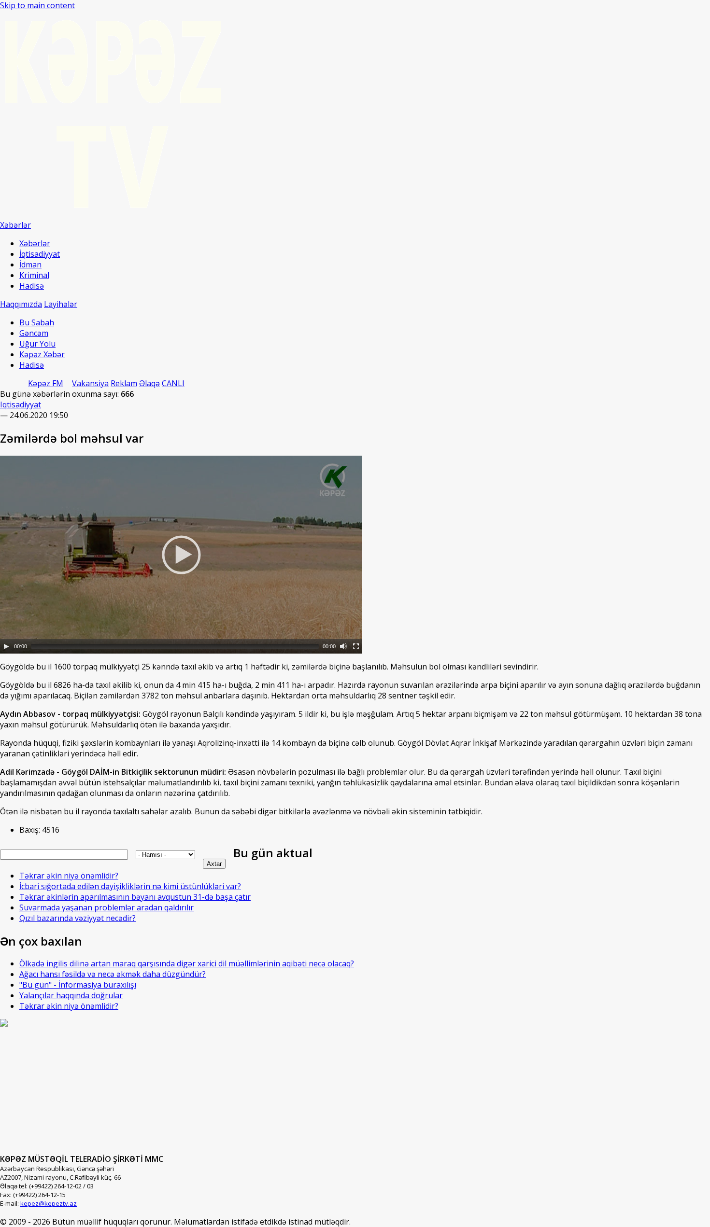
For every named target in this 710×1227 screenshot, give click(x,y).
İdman (30, 264)
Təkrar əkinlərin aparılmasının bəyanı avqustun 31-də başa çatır (135, 897)
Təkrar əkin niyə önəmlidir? (68, 875)
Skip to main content (37, 5)
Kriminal (34, 275)
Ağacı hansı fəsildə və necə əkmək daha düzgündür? (112, 974)
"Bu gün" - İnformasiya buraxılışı (77, 984)
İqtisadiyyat (39, 254)
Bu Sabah (36, 322)
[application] (181, 555)
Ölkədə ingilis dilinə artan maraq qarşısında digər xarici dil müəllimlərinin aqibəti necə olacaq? (186, 963)
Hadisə (31, 285)
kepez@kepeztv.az (48, 1203)
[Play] (6, 646)
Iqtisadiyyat (20, 404)
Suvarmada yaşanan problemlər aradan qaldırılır (106, 907)
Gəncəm (33, 333)
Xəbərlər (34, 243)
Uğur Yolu (37, 343)
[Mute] (343, 646)
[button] (181, 554)
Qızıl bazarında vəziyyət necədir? (77, 918)
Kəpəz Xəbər (42, 354)
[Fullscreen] (356, 646)
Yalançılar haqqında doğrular (71, 995)
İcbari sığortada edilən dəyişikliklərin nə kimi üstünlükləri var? (130, 886)
